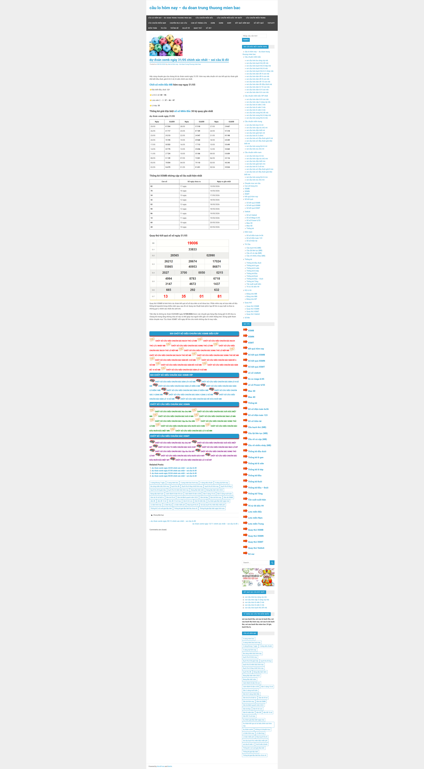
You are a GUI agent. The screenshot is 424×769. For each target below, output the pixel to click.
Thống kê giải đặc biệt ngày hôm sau (212, 508)
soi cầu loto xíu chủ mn (255, 180)
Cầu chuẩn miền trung (255, 18)
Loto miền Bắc (255, 511)
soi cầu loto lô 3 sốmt (254, 136)
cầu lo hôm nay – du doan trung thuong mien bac (195, 7)
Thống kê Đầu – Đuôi (254, 279)
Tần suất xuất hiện (253, 284)
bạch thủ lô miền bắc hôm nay (178, 490)
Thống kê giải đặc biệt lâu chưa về (185, 508)
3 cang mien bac (172, 483)
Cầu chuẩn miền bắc (204, 18)
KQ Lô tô (186, 28)
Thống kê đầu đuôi (253, 263)
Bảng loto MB (251, 294)
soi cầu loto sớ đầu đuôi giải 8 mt (259, 138)
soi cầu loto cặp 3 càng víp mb (258, 102)
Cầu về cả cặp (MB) (254, 253)
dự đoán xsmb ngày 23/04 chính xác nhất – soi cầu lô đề (174, 473)
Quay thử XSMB (252, 306)
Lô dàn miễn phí (179, 505)
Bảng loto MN (251, 296)
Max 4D (249, 226)
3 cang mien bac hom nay (189, 483)
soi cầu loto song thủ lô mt (256, 146)
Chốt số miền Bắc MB (161, 84)
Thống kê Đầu (251, 273)
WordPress (161, 766)
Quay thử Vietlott (253, 314)
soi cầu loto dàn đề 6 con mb (257, 76)
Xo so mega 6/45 (256, 379)
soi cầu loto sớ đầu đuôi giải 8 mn (259, 169)
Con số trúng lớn (199, 23)
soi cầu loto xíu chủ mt (255, 149)
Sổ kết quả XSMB (253, 203)
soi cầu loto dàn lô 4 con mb (257, 90)
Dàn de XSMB (228, 497)
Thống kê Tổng (252, 281)
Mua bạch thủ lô (192, 505)
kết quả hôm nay (256, 348)
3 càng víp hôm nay (221, 483)
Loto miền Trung (256, 524)
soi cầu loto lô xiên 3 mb (255, 107)
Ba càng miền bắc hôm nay (159, 486)
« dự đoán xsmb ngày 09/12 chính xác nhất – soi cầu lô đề (173, 521)
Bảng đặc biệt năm (197, 490)
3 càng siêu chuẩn (206, 483)
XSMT (229, 23)
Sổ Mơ (208, 28)
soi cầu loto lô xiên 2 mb (255, 105)
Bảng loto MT (251, 299)
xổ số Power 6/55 (256, 385)
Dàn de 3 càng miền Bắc (251, 694)
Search (246, 40)
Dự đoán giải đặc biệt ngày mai (218, 501)
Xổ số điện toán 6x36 (258, 409)
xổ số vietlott (254, 373)
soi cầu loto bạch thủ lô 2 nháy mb (259, 71)
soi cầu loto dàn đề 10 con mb (258, 82)
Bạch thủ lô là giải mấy (158, 490)
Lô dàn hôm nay (156, 505)
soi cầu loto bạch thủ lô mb (257, 68)
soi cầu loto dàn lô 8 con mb (257, 99)
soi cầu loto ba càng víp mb (257, 60)
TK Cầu (164, 28)
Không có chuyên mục (262, 729)
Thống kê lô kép (252, 271)
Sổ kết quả (259, 23)
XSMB (213, 23)
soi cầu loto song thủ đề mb (257, 113)
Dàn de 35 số (170, 497)
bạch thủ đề (175, 486)
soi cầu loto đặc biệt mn (255, 161)
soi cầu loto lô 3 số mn (255, 166)
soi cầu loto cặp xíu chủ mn (257, 159)
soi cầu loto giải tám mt (255, 133)
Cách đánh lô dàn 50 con (174, 494)
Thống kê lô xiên (252, 268)
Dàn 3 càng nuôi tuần (224, 494)
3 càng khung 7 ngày (157, 483)
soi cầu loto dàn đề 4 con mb (257, 74)
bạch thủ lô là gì (226, 486)
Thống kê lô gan (252, 265)
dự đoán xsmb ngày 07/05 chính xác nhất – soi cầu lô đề (174, 471)
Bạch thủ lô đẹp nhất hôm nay (192, 486)
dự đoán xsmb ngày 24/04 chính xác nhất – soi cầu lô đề (174, 468)
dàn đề (152, 501)
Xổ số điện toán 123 (254, 238)
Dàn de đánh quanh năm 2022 (187, 497)
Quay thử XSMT (252, 311)
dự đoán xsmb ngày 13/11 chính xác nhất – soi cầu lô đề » (215, 524)
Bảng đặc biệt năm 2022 (214, 490)
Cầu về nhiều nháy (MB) (255, 256)
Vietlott (271, 23)
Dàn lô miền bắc (200, 501)
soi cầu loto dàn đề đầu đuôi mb (259, 84)
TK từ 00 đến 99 (252, 287)
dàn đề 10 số (162, 501)
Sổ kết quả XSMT (253, 208)
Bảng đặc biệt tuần (157, 494)
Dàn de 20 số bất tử (157, 497)
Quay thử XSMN (252, 309)
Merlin (170, 766)
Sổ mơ (251, 554)
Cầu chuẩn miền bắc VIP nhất (229, 18)
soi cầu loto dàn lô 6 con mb (257, 92)
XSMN (221, 23)
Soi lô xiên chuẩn (261, 744)
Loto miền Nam (255, 518)
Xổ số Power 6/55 (253, 220)
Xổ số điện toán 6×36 (254, 235)
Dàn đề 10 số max (175, 501)
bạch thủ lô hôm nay (212, 486)
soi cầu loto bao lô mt (254, 125)
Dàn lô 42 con (188, 501)
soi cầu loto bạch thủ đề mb (257, 63)
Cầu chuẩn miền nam (157, 23)
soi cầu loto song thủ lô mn (257, 177)
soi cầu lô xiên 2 (248, 744)
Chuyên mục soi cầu (178, 23)
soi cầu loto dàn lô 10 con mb (258, 87)
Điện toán (152, 28)
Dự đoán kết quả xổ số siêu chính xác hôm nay (257, 725)
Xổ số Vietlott (251, 215)
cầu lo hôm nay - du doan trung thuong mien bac (184, 64)
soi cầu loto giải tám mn (255, 164)
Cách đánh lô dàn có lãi (193, 494)
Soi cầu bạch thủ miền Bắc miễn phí (213, 505)
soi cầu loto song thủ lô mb (257, 118)
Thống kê (174, 28)
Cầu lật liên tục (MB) (254, 250)
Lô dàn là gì (168, 505)
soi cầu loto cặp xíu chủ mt (256, 128)
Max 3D (249, 223)
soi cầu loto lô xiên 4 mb (255, 110)
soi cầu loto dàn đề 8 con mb (257, 79)
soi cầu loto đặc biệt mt (255, 130)
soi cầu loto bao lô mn (255, 156)
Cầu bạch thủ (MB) (253, 248)
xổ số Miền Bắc (182, 111)
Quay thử (198, 28)
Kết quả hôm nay (242, 23)
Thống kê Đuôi (252, 276)
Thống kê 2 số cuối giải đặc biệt (161, 508)
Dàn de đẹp (204, 497)
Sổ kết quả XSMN (253, 205)
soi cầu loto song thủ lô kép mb (258, 115)
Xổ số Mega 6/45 (253, 218)
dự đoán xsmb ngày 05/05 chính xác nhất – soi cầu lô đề (174, 476)
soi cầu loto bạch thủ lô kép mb (258, 66)
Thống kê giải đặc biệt (250, 752)
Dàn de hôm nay (215, 497)
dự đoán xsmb (248, 729)
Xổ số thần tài (251, 241)
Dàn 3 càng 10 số (209, 494)
